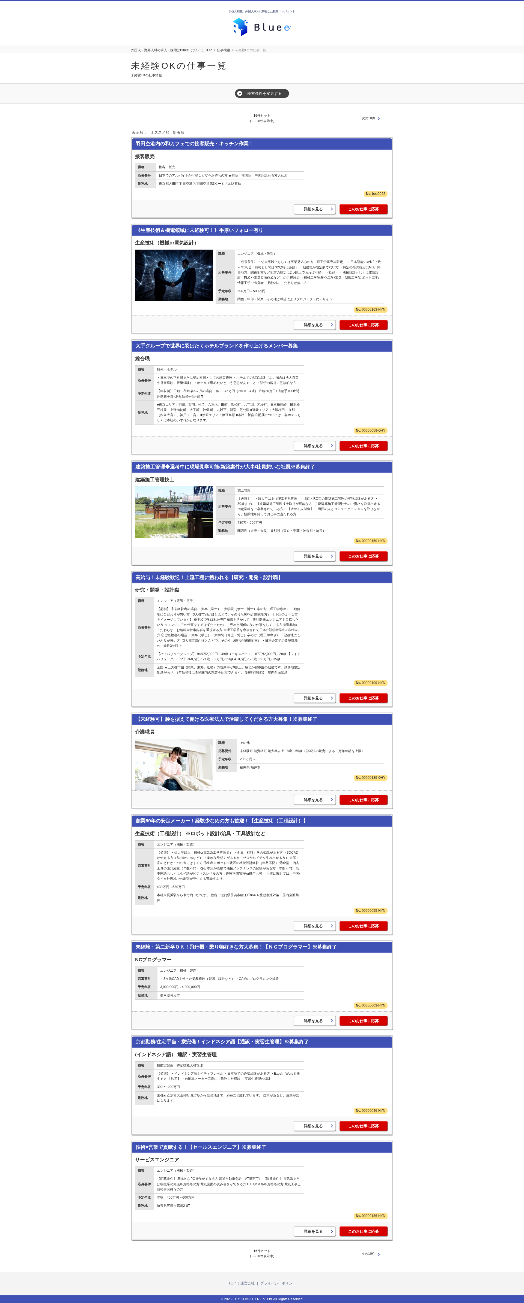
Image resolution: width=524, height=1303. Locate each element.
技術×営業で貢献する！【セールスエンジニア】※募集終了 (201, 1147)
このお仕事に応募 (363, 209)
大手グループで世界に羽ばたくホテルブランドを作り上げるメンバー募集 (217, 346)
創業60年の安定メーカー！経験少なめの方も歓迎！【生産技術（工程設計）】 (222, 820)
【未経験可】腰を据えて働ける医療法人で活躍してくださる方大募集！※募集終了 (226, 719)
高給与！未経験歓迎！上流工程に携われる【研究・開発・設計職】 (209, 577)
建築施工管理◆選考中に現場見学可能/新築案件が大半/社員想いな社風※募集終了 (225, 466)
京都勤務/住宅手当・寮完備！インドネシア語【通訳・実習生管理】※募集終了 (222, 1041)
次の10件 (368, 118)
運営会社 (247, 1283)
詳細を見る (313, 209)
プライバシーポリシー (278, 1283)
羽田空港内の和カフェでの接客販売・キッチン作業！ (195, 143)
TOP (232, 1283)
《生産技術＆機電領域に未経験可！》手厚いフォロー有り (199, 230)
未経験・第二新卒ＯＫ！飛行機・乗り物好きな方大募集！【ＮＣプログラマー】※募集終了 (236, 947)
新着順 (178, 132)
